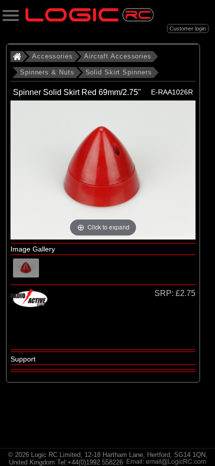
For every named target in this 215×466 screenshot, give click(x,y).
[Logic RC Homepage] (89, 19)
